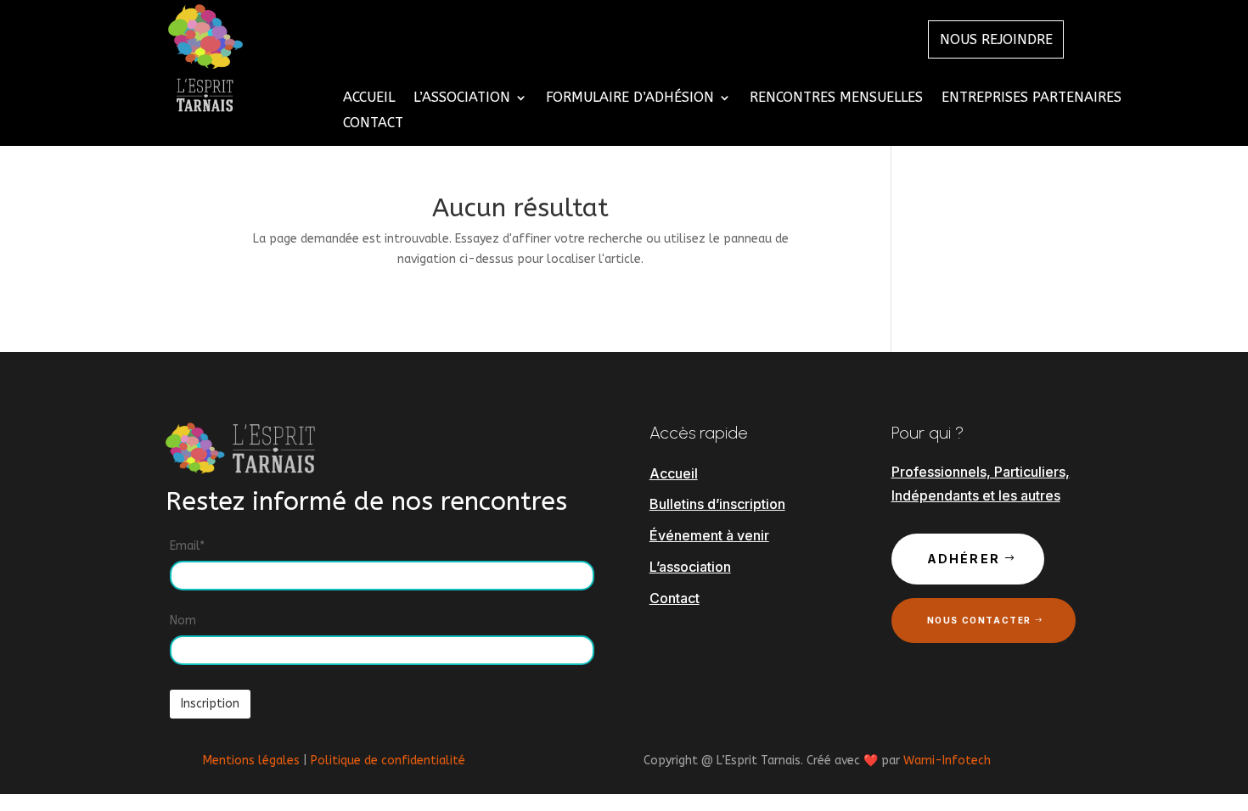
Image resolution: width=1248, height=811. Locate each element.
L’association (690, 566)
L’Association (461, 98)
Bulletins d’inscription (717, 503)
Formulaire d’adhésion (630, 98)
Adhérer (964, 558)
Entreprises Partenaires (1032, 98)
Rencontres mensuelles (836, 98)
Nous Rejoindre (996, 39)
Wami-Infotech (947, 760)
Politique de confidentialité (388, 760)
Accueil (369, 98)
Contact (373, 124)
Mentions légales (251, 760)
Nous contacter (979, 620)
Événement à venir (709, 535)
